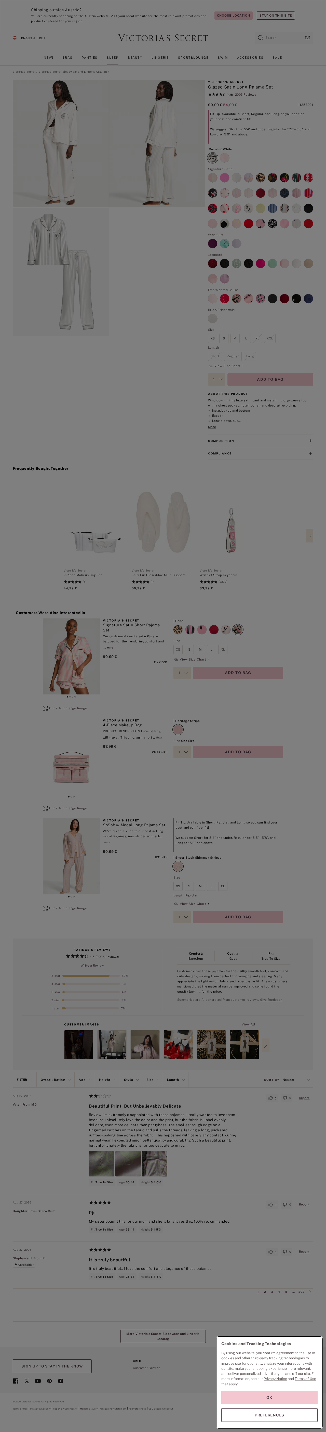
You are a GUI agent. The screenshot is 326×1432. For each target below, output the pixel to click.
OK (269, 1397)
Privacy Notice (275, 1379)
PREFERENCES (269, 1415)
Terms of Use (305, 1379)
